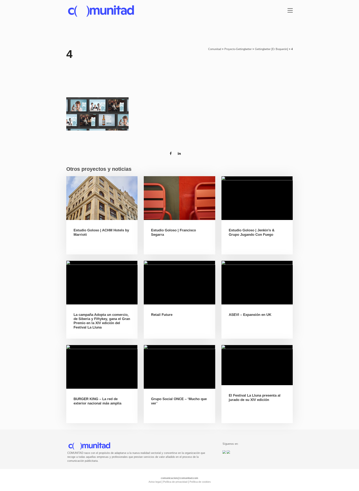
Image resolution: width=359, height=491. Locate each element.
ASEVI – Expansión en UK (250, 315)
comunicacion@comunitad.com (179, 478)
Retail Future (161, 315)
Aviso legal (155, 481)
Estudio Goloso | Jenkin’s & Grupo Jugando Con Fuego (251, 232)
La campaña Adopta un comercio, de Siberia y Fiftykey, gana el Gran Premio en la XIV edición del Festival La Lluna (102, 321)
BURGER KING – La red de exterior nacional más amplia (97, 401)
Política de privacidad (175, 481)
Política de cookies (200, 481)
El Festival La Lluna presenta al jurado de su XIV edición (254, 397)
